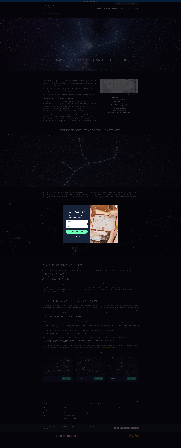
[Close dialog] (116, 206)
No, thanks (77, 236)
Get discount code (76, 231)
